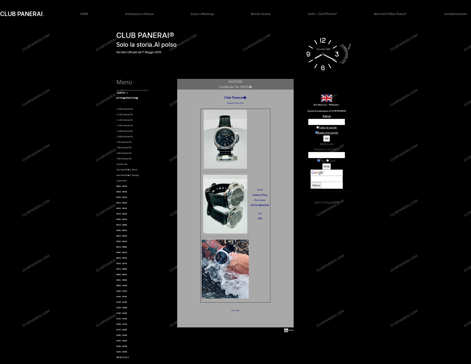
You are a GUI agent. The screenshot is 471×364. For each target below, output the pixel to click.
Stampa (290, 330)
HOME (84, 13)
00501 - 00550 (121, 241)
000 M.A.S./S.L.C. (123, 357)
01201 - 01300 (121, 302)
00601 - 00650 (121, 252)
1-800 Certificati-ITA (124, 159)
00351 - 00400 (121, 225)
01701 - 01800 (121, 330)
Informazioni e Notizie (139, 13)
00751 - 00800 (121, 269)
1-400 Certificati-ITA (124, 148)
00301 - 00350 (121, 219)
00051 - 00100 (121, 192)
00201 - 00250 (121, 208)
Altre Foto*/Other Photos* (390, 13)
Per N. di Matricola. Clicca (127, 103)
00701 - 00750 (121, 263)
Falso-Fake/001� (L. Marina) (126, 170)
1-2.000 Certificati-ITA (124, 137)
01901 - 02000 (121, 341)
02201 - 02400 (121, 352)
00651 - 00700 (121, 258)
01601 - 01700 (121, 324)
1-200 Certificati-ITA (124, 142)
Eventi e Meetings (202, 13)
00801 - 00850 (121, 275)
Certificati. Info (121, 164)
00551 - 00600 (121, 247)
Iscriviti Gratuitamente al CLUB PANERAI (326, 111)
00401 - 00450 (121, 230)
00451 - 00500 (121, 236)
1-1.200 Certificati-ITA (124, 115)
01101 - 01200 (121, 297)
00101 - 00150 (121, 197)
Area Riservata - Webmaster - (326, 105)
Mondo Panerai (261, 13)
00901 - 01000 (121, 286)
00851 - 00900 (121, 280)
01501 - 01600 (121, 319)
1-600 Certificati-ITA (124, 153)
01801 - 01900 (121, 335)
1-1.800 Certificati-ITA (124, 131)
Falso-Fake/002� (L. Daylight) (127, 175)
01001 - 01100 (121, 291)
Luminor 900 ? (121, 181)
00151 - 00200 (121, 203)
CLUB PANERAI (22, 13)
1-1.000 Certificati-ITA (124, 109)
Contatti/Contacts (455, 13)
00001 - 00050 (121, 186)
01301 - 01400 (121, 308)
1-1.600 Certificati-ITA (124, 126)
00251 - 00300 (121, 214)
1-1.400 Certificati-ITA (124, 120)
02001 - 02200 (121, 346)
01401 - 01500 (121, 313)
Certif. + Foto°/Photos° (322, 13)
